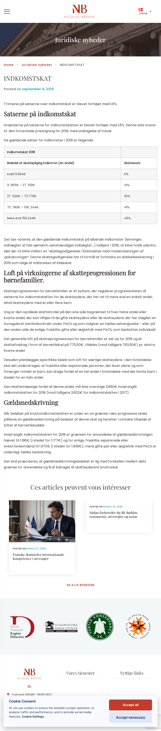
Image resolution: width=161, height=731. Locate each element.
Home (9, 65)
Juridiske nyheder (36, 65)
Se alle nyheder (80, 585)
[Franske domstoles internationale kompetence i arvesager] (42, 537)
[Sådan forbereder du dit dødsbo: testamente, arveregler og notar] (119, 516)
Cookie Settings (33, 716)
